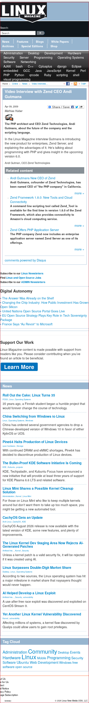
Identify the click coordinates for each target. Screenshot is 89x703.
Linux (11, 399)
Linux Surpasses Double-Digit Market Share (37, 567)
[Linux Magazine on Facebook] (67, 83)
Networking (28, 62)
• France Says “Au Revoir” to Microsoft (26, 324)
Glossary (8, 701)
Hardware (12, 657)
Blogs (40, 42)
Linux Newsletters (32, 273)
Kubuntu (11, 467)
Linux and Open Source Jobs (23, 278)
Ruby (47, 75)
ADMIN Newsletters (33, 282)
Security (25, 550)
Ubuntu (23, 662)
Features (22, 42)
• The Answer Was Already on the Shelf (27, 298)
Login (83, 83)
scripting (62, 75)
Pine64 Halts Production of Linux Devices (35, 441)
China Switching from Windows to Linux (34, 416)
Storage (20, 446)
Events (75, 652)
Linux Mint (27, 496)
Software (9, 62)
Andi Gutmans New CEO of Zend (32, 178)
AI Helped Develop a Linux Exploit (29, 593)
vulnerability (28, 597)
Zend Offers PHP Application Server (34, 230)
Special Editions (32, 46)
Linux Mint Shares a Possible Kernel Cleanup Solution (38, 490)
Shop (54, 46)
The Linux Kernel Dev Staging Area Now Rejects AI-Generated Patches (43, 545)
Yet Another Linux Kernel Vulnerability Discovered (42, 614)
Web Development (44, 662)
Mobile (41, 658)
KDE (4, 467)
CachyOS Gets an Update (23, 517)
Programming (43, 57)
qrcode (34, 75)
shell (76, 75)
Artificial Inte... (8, 550)
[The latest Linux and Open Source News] (75, 83)
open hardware (9, 446)
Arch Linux (7, 521)
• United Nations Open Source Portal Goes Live (32, 311)
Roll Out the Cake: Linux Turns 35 (29, 395)
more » (79, 193)
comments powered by (25, 260)
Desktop (6, 571)
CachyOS (17, 521)
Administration (8, 496)
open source (23, 667)
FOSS (5, 399)
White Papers (60, 42)
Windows (29, 420)
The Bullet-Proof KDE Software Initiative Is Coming (42, 463)
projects (19, 467)
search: (4, 27)
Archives (8, 46)
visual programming (16, 79)
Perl (83, 70)
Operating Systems (71, 57)
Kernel (18, 496)
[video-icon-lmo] (9, 117)
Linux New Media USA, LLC (75, 700)
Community (42, 651)
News (5, 42)
